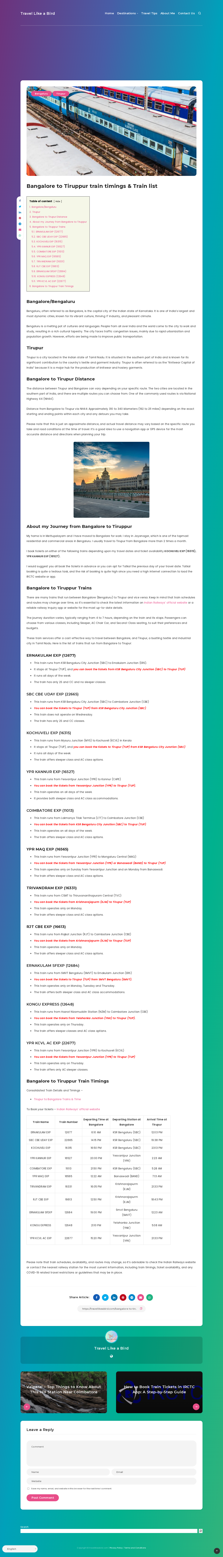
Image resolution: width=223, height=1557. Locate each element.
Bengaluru (41, 93)
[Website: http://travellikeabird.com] (111, 1356)
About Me (167, 13)
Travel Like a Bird (37, 13)
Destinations (126, 13)
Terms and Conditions (135, 1548)
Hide (58, 201)
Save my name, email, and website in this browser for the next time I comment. (71, 1488)
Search (24, 1526)
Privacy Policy (116, 1548)
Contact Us (186, 13)
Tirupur (61, 93)
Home (109, 13)
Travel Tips (149, 13)
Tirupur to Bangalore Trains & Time (57, 1099)
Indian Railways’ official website (165, 602)
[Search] (201, 1531)
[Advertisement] (111, 48)
